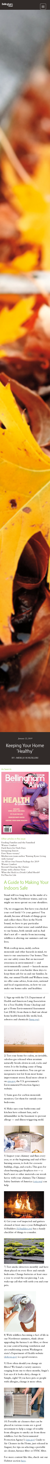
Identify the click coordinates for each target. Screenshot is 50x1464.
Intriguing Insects (9, 851)
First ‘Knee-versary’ (10, 853)
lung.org (33, 1019)
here (23, 1461)
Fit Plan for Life (8, 875)
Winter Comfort (9, 845)
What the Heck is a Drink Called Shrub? (20, 872)
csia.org (38, 1181)
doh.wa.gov (11, 1357)
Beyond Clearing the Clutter (15, 867)
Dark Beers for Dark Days (13, 848)
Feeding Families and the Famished (18, 843)
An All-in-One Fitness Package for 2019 (20, 862)
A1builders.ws (24, 1229)
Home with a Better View (13, 870)
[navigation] (43, 6)
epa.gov (11, 1081)
